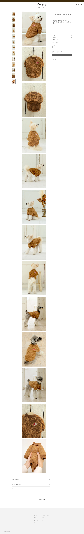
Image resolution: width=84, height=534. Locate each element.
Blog (43, 520)
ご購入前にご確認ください (16, 484)
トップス (35, 515)
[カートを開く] (81, 4)
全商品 (35, 513)
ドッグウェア (44, 7)
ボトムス (35, 519)
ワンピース (36, 520)
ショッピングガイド (45, 513)
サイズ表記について (15, 479)
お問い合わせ (44, 519)
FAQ (43, 517)
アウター (35, 517)
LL (58, 51)
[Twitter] (56, 42)
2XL (61, 51)
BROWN (54, 47)
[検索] (78, 4)
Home (39, 7)
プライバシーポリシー (46, 515)
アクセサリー (36, 522)
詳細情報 (54, 59)
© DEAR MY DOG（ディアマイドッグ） (9, 529)
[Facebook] (55, 42)
